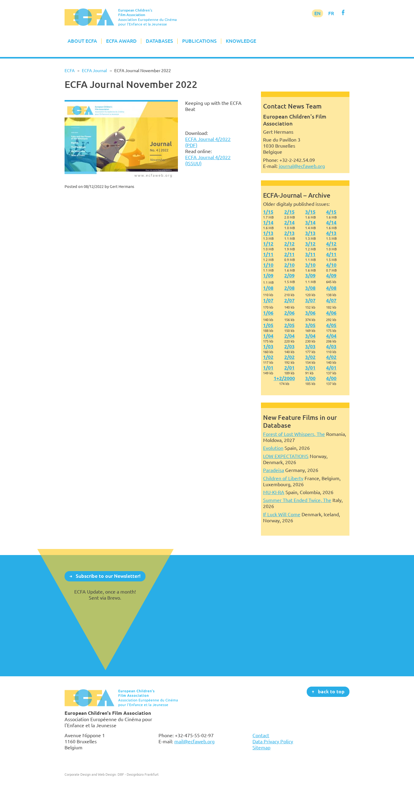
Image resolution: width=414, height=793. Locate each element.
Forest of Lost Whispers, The (294, 434)
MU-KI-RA (273, 492)
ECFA (70, 70)
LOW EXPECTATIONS (286, 456)
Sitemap (261, 747)
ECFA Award (121, 41)
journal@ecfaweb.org (302, 166)
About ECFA (82, 41)
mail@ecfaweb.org (194, 741)
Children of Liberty (283, 478)
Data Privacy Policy (272, 741)
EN (317, 13)
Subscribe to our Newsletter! (108, 576)
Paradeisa (273, 470)
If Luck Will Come (281, 514)
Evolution (273, 448)
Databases (159, 41)
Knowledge (241, 41)
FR (331, 13)
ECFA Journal (94, 70)
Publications (199, 41)
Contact (260, 735)
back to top (331, 691)
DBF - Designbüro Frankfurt (138, 774)
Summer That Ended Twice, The (297, 500)
